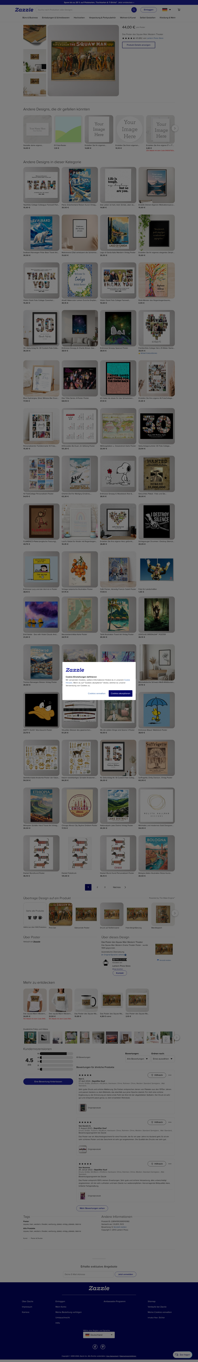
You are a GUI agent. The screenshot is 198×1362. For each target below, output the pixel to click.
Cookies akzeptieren (120, 693)
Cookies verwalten (96, 693)
